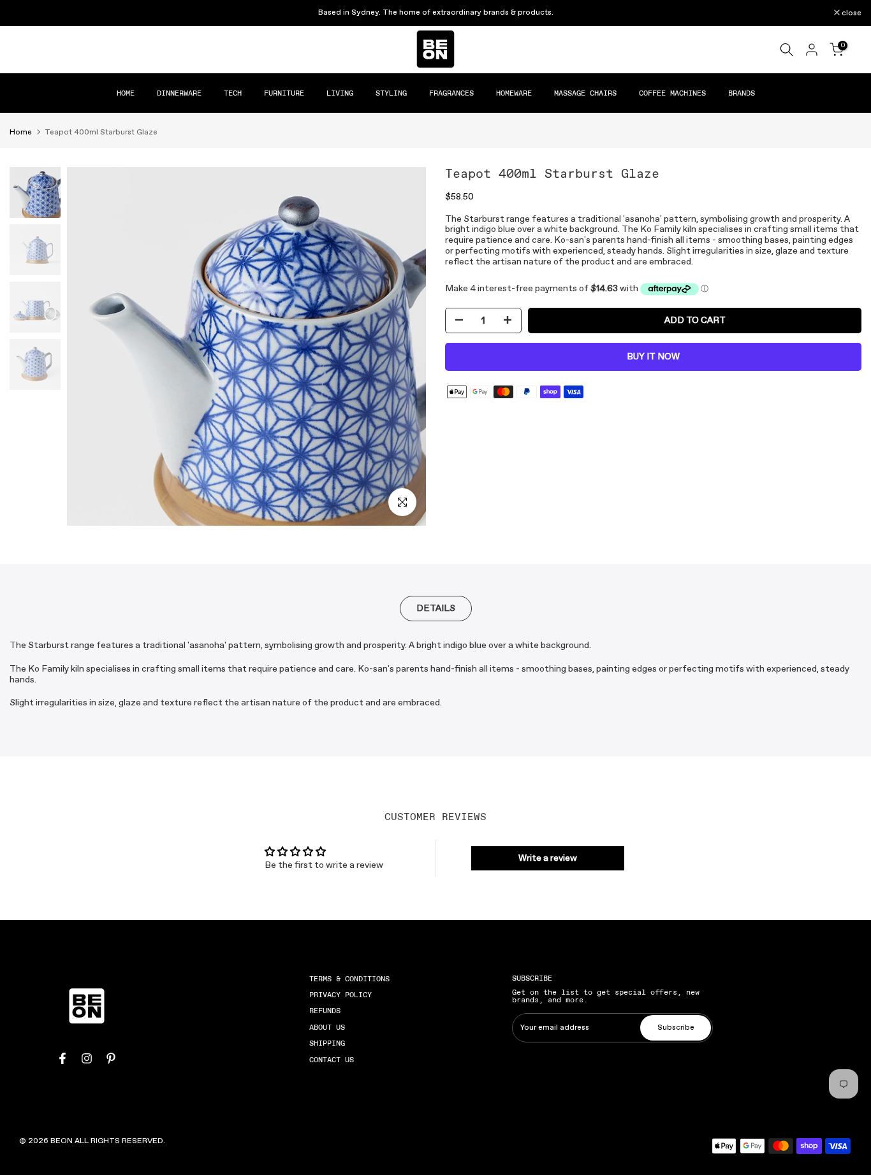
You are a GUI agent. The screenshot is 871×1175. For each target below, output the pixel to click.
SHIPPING (327, 1043)
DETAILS (435, 608)
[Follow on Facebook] (62, 1058)
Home (21, 132)
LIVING (339, 93)
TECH (233, 93)
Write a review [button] (547, 858)
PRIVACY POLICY (340, 995)
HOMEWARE (514, 93)
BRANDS (741, 93)
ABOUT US (327, 1027)
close (26, 13)
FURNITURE (284, 93)
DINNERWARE (179, 93)
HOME (126, 93)
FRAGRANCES (451, 93)
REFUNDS (324, 1011)
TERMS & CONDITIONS (349, 979)
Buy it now (653, 357)
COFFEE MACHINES (672, 93)
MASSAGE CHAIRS (585, 93)
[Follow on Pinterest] (111, 1058)
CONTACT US (331, 1060)
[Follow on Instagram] (86, 1058)
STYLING (391, 93)
